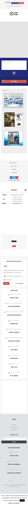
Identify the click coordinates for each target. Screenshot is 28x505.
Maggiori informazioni (14, 503)
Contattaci (14, 429)
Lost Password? (19, 283)
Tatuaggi (14, 169)
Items (15, 166)
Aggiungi (21, 3)
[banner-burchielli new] (13, 109)
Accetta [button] (22, 500)
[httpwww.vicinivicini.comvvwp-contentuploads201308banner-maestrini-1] (13, 147)
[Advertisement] (14, 396)
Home (12, 166)
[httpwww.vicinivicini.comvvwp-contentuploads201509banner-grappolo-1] (13, 128)
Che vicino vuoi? (14, 427)
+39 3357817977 (17, 203)
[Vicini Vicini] (14, 13)
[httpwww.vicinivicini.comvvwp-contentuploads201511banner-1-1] (4, 151)
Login (5, 266)
